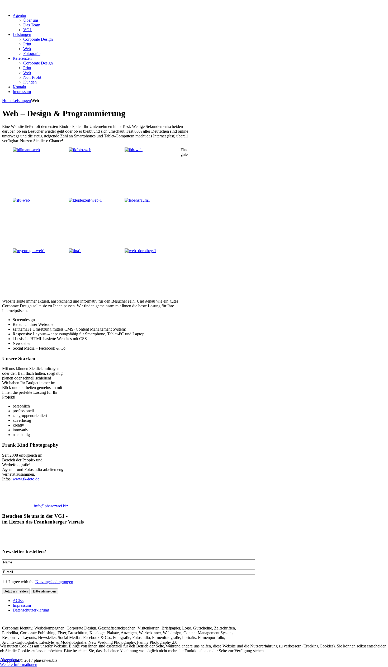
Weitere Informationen (18, 664)
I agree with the (40, 582)
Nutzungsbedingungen (54, 582)
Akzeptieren (10, 659)
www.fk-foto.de (26, 479)
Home (7, 100)
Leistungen (21, 100)
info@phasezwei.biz (51, 506)
